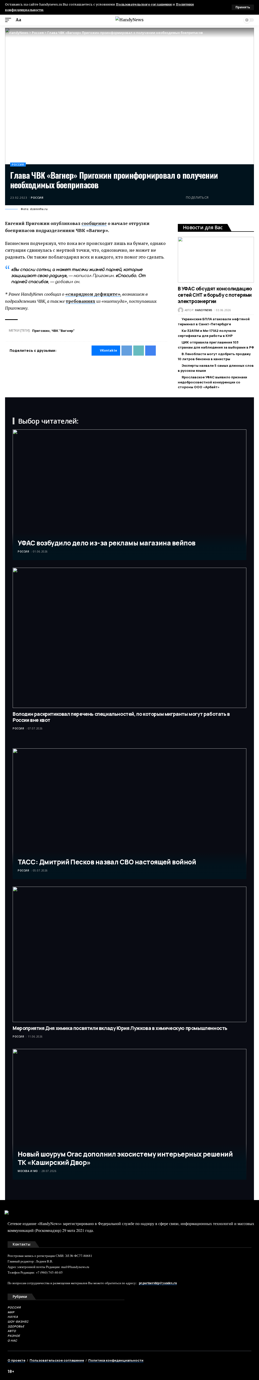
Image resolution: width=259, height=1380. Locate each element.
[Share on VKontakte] (214, 197)
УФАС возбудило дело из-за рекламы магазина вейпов (106, 542)
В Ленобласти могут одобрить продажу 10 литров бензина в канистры (214, 356)
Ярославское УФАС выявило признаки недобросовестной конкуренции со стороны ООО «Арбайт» (212, 382)
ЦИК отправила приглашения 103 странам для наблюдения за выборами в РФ (216, 345)
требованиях (80, 301)
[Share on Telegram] (221, 197)
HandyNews (203, 310)
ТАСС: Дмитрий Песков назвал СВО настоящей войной (107, 861)
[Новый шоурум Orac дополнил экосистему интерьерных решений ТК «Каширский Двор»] (129, 1114)
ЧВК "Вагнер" (63, 330)
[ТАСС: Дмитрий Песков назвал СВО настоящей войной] (129, 813)
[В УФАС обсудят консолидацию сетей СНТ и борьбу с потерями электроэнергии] (216, 260)
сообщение (94, 223)
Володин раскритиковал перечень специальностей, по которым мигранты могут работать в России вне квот (121, 717)
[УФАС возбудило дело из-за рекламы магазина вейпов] (129, 494)
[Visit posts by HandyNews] (180, 310)
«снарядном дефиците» (92, 294)
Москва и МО (28, 1171)
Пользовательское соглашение (57, 1360)
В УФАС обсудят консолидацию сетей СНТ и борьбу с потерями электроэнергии (215, 294)
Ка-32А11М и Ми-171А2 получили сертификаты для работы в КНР (207, 333)
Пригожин (41, 330)
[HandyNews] (129, 19)
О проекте (16, 1360)
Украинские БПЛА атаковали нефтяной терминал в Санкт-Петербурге (214, 321)
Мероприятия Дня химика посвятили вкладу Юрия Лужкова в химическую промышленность (120, 1028)
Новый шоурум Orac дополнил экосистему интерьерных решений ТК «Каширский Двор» (125, 1158)
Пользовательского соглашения (144, 4)
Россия (18, 164)
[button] (243, 7)
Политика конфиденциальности (115, 1360)
